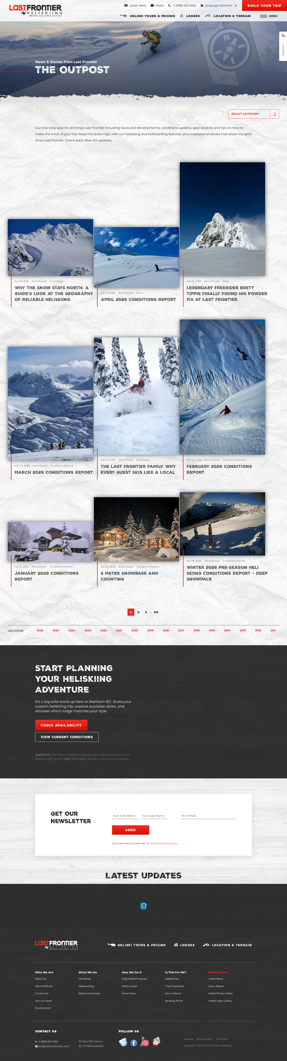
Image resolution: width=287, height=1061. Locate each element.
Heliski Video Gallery (220, 1000)
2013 (243, 630)
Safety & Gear (129, 986)
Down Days (128, 993)
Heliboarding (86, 986)
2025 (56, 630)
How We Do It (132, 972)
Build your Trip (265, 5)
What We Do (87, 972)
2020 (134, 630)
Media (159, 5)
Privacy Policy (204, 1039)
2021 (119, 630)
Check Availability (61, 725)
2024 (71, 630)
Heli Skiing (84, 978)
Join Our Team (43, 1000)
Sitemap (188, 1039)
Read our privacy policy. (164, 843)
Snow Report (216, 986)
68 (156, 612)
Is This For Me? (175, 972)
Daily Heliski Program (134, 978)
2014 (227, 630)
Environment (43, 1008)
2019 (150, 630)
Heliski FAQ (172, 978)
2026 (40, 630)
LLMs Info (221, 1039)
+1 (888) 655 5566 (47, 1041)
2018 (166, 630)
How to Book (173, 993)
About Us (40, 978)
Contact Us (41, 993)
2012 (258, 630)
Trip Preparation (174, 986)
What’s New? (218, 972)
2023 (88, 630)
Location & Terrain (232, 15)
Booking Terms (174, 1000)
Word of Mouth (44, 986)
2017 (181, 630)
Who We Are (44, 972)
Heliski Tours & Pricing (152, 15)
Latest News (137, 5)
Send (130, 829)
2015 (212, 630)
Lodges (193, 15)
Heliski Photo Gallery (221, 993)
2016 (197, 630)
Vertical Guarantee (89, 993)
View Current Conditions (67, 736)
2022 (103, 630)
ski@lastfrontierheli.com (53, 1046)
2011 (273, 630)
